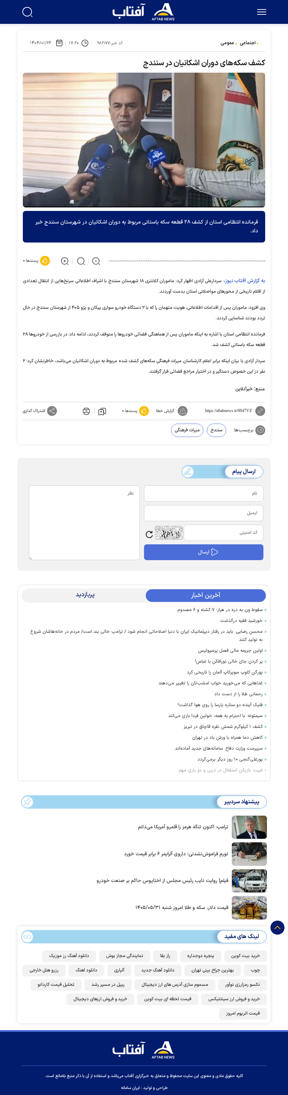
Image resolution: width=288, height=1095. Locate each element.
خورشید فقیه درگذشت (241, 620)
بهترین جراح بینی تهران (212, 970)
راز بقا (165, 956)
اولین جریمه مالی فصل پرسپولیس (230, 650)
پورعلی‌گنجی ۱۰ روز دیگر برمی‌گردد (230, 759)
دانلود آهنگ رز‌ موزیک (69, 956)
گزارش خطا (165, 411)
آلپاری (119, 970)
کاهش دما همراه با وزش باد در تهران (227, 737)
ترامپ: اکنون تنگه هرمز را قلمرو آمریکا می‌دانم (183, 827)
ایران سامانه (130, 1088)
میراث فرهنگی (187, 430)
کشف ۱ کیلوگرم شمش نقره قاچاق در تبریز (223, 726)
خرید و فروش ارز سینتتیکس (234, 999)
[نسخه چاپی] (85, 411)
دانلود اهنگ (86, 970)
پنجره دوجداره (200, 956)
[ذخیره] (102, 411)
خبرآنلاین (244, 389)
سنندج (216, 430)
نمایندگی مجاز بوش (124, 956)
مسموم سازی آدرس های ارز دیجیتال (175, 984)
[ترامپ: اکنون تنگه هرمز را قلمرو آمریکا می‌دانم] (247, 826)
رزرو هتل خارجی (44, 970)
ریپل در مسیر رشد (108, 984)
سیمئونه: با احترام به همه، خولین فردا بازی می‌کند (215, 715)
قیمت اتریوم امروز (243, 1013)
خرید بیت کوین (245, 956)
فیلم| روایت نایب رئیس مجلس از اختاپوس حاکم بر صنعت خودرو (162, 880)
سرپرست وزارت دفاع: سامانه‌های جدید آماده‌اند (219, 748)
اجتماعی (248, 43)
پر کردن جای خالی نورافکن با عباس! (229, 661)
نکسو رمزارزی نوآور (242, 984)
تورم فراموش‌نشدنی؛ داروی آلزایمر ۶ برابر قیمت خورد (176, 854)
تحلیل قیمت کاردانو (56, 984)
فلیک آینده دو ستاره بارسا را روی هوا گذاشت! (220, 705)
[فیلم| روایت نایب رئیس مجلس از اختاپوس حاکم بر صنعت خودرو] (247, 880)
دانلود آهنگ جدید (158, 970)
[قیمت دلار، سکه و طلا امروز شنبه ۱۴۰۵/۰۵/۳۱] (247, 907)
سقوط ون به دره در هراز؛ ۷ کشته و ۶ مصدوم (220, 609)
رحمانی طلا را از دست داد (238, 694)
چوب (255, 970)
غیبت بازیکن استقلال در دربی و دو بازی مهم (220, 770)
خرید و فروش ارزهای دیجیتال (100, 999)
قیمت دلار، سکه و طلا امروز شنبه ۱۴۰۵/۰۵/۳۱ (182, 907)
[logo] (145, 11)
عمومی (227, 43)
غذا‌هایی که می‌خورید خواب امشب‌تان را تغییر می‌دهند (210, 683)
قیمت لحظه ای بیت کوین (167, 999)
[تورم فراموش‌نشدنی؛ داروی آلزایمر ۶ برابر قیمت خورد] (247, 853)
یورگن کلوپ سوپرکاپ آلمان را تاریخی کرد (225, 672)
